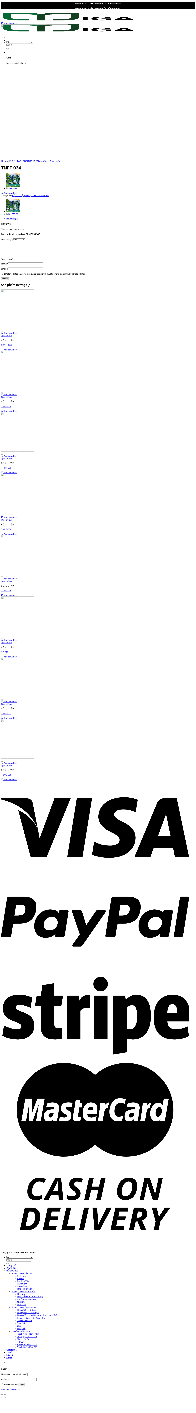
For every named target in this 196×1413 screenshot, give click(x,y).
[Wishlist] (2, 21)
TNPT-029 (6, 590)
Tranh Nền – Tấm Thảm (28, 1333)
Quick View (6, 335)
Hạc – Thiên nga (24, 1288)
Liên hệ (9, 1355)
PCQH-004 (6, 345)
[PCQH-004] (17, 328)
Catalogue (11, 1349)
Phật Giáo (21, 1304)
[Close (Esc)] (2, 1394)
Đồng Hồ (21, 1328)
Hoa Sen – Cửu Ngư (21, 1331)
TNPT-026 (6, 406)
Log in (21, 1384)
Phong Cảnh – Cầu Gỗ (22, 1273)
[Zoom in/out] (5, 1394)
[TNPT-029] (17, 573)
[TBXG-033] (17, 757)
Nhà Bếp (21, 1302)
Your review (7, 259)
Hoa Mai (21, 1294)
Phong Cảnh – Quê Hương (24, 1307)
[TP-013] (17, 635)
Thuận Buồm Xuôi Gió (27, 1347)
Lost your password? (10, 1389)
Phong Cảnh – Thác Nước (23, 1291)
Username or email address (14, 1374)
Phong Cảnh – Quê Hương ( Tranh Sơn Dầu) (37, 1315)
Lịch (19, 1325)
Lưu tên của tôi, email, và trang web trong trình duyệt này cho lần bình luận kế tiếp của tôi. (44, 273)
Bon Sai (20, 1278)
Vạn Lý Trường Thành (27, 1344)
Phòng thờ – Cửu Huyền (28, 1312)
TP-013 (4, 652)
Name (4, 263)
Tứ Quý (20, 1341)
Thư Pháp (21, 1323)
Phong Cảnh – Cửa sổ (27, 1310)
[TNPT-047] (17, 696)
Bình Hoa (21, 1276)
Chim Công (22, 1283)
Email (4, 268)
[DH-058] (12, 188)
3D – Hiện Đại (23, 1339)
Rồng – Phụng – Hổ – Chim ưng (31, 1318)
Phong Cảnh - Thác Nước (48, 161)
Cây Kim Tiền (23, 1281)
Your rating (7, 239)
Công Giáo (22, 1286)
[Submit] (7, 1263)
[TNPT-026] (17, 389)
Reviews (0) (12, 218)
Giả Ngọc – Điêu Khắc (27, 1336)
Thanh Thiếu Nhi (24, 1320)
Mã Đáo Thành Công (26, 1299)
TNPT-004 (6, 529)
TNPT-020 (6, 467)
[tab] (97, 218)
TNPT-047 (6, 713)
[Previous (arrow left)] (2, 1397)
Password (6, 1379)
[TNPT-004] (17, 512)
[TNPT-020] (17, 450)
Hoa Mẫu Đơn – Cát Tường (30, 1296)
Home (4, 161)
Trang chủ (11, 1265)
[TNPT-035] (13, 186)
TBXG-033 (6, 774)
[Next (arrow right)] (5, 1397)
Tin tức (10, 1352)
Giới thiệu (11, 1268)
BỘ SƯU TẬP (14, 161)
